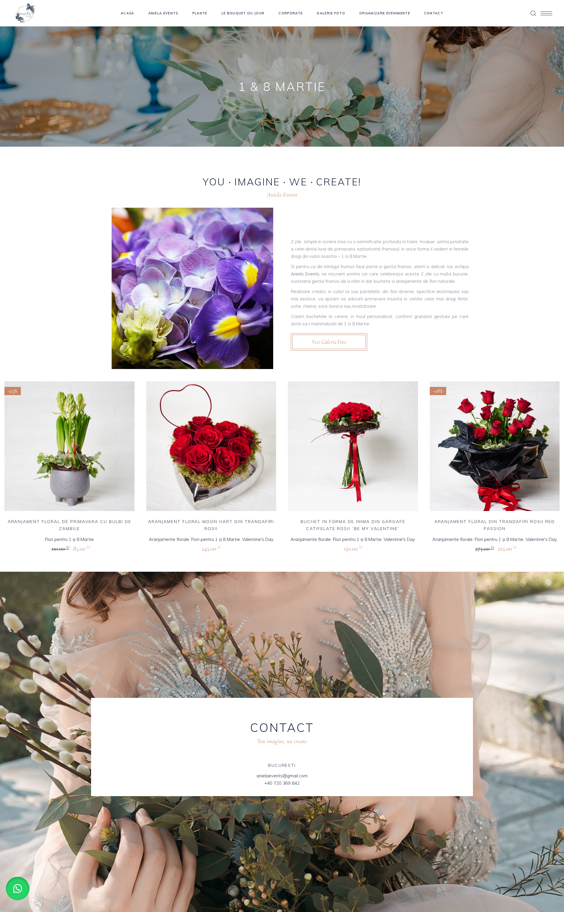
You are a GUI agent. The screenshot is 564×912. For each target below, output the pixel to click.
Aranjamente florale (169, 539)
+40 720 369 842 (282, 783)
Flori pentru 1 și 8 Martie (69, 539)
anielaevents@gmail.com (282, 776)
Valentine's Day (257, 539)
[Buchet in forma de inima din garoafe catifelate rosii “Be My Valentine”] (353, 446)
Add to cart (58, 547)
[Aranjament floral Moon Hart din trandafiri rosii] (211, 446)
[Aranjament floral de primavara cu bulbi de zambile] (69, 446)
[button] (17, 888)
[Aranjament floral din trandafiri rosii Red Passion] (495, 446)
